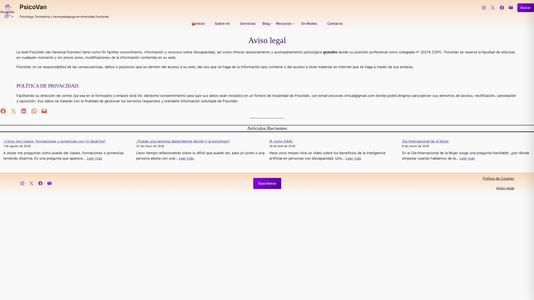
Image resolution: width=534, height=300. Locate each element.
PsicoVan (33, 7)
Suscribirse (267, 183)
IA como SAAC (281, 141)
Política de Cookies (498, 178)
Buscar (526, 7)
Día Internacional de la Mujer (425, 141)
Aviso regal (505, 188)
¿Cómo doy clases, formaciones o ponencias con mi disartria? (54, 141)
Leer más (94, 158)
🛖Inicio (198, 23)
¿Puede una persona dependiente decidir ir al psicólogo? (183, 141)
